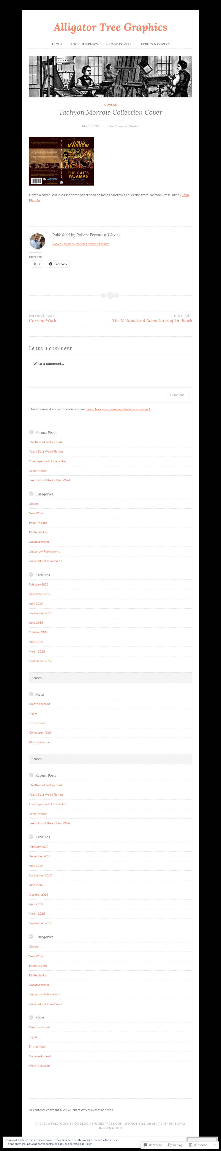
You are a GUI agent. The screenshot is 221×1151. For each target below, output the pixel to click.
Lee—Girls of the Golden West (49, 480)
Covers (110, 104)
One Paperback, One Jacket (48, 461)
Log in (33, 713)
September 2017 (40, 613)
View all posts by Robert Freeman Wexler (80, 244)
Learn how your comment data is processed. (118, 409)
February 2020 (38, 584)
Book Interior (38, 470)
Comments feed (40, 732)
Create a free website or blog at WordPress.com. (79, 1123)
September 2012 (40, 661)
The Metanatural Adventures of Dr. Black (152, 318)
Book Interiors (84, 44)
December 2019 (40, 594)
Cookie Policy (84, 1143)
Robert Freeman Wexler (123, 126)
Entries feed (37, 723)
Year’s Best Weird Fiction (46, 451)
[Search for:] (110, 678)
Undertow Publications (44, 551)
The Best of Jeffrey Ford (45, 442)
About (57, 44)
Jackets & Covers (154, 44)
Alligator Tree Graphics (110, 27)
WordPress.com (40, 742)
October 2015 (38, 632)
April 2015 (36, 641)
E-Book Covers (119, 44)
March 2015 (37, 651)
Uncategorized (39, 541)
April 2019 (36, 603)
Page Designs (38, 523)
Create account (39, 704)
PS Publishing (38, 532)
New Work (36, 513)
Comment (177, 395)
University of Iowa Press (45, 561)
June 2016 (36, 622)
